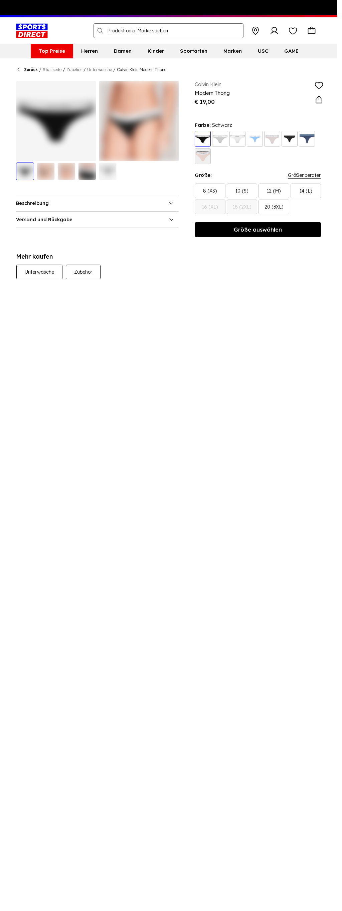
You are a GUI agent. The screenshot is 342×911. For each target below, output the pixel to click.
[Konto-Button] (274, 30)
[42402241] (290, 139)
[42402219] (255, 139)
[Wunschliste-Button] (293, 30)
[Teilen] (319, 99)
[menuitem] (52, 51)
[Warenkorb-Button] (311, 30)
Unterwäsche (99, 69)
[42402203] (203, 139)
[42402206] (203, 156)
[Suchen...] (100, 30)
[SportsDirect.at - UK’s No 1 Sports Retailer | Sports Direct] (32, 30)
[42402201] (237, 139)
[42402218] (307, 139)
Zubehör (74, 69)
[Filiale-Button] (255, 30)
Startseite (52, 69)
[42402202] (220, 139)
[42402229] (272, 139)
